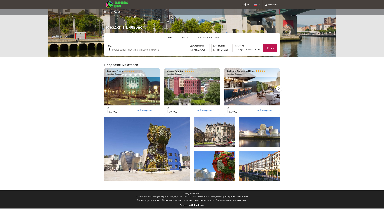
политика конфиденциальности (198, 200)
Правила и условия (171, 200)
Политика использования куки (231, 200)
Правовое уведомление (148, 200)
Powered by (192, 205)
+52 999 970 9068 (240, 197)
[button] (245, 4)
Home (107, 12)
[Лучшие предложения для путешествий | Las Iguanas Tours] (116, 4)
